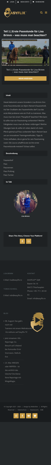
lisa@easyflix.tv (16, 280)
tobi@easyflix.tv (16, 295)
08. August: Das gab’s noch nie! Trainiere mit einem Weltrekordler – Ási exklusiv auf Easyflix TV (14, 326)
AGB (41, 410)
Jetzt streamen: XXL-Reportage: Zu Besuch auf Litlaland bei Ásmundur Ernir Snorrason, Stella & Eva (13, 347)
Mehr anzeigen (25, 78)
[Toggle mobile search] (41, 12)
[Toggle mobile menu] (46, 12)
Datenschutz (22, 410)
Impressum (34, 410)
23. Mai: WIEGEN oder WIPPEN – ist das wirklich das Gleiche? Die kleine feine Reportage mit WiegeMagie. (13, 372)
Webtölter (34, 407)
